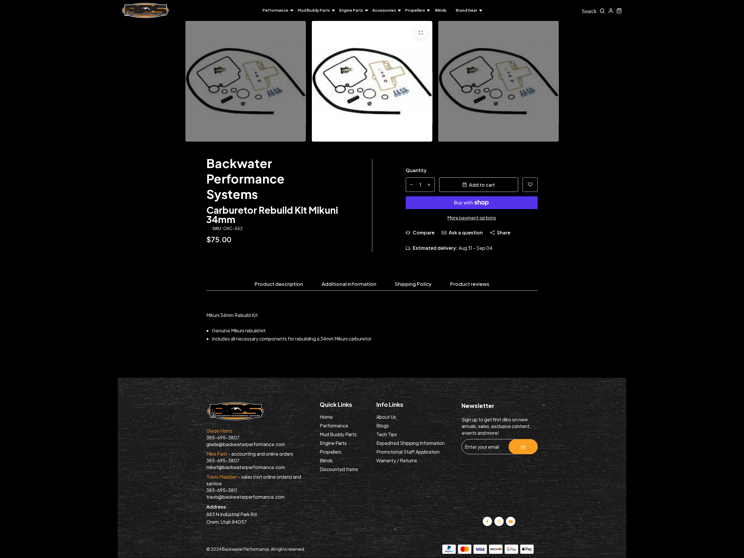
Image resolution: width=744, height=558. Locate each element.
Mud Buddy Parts (314, 10)
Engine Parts (351, 10)
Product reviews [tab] (469, 284)
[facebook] (487, 520)
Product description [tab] (279, 284)
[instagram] (499, 520)
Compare (423, 232)
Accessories (384, 10)
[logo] (145, 10)
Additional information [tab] (349, 284)
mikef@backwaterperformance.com (245, 467)
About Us (386, 417)
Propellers (415, 10)
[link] (421, 32)
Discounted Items (339, 469)
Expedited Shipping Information (410, 443)
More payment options (471, 218)
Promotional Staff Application (408, 452)
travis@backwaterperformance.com (245, 497)
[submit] (523, 446)
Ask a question (466, 232)
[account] (611, 10)
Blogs (382, 425)
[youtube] (511, 520)
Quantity (416, 170)
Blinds (440, 10)
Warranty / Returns (396, 460)
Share (503, 232)
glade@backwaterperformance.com (245, 444)
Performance (275, 10)
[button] (607, 83)
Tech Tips (386, 434)
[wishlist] (530, 184)
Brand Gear (466, 10)
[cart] (619, 10)
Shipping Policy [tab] (413, 284)
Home (326, 417)
